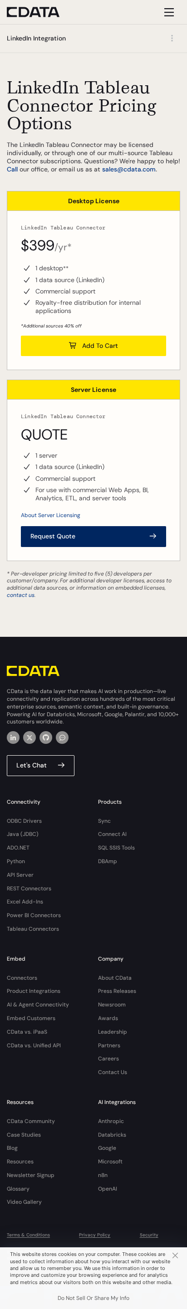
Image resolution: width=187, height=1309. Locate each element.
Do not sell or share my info (93, 1298)
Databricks (112, 1134)
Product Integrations (33, 991)
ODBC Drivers (24, 821)
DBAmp (107, 861)
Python (16, 861)
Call (12, 169)
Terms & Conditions (28, 1235)
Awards (108, 1018)
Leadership (112, 1031)
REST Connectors (29, 888)
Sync (104, 821)
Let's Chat (31, 765)
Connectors (22, 978)
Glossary (18, 1188)
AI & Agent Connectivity (38, 1004)
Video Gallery (24, 1202)
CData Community (31, 1121)
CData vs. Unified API (34, 1045)
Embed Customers (31, 1018)
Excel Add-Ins (25, 901)
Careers (108, 1058)
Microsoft (110, 1161)
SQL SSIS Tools (116, 847)
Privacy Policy (94, 1235)
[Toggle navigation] (168, 12)
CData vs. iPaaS (27, 1031)
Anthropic (111, 1121)
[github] (45, 737)
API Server (20, 875)
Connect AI (112, 834)
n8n (103, 1175)
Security (149, 1235)
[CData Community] (62, 737)
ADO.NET (18, 847)
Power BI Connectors (34, 915)
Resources (20, 1161)
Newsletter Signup (30, 1175)
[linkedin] (13, 737)
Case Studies (24, 1134)
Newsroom (112, 1004)
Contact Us (112, 1072)
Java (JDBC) (23, 834)
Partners (109, 1045)
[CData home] (40, 12)
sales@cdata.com (129, 169)
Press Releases (117, 991)
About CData (115, 978)
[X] (29, 737)
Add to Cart (100, 346)
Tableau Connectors (33, 929)
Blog (12, 1148)
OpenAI (107, 1188)
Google (107, 1148)
